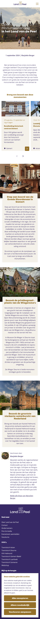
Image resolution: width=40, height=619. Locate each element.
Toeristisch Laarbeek (10, 559)
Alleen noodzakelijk (20, 605)
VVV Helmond (7, 553)
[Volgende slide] (23, 156)
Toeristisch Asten (8, 547)
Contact (5, 525)
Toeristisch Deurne (9, 550)
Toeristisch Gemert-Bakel (11, 556)
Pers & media (7, 531)
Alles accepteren (20, 598)
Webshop (5, 565)
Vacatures (5, 537)
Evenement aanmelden (10, 534)
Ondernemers (7, 528)
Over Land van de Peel (10, 522)
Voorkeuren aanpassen (20, 612)
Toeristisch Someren (10, 562)
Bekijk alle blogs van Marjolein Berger (21, 497)
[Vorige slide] (17, 156)
